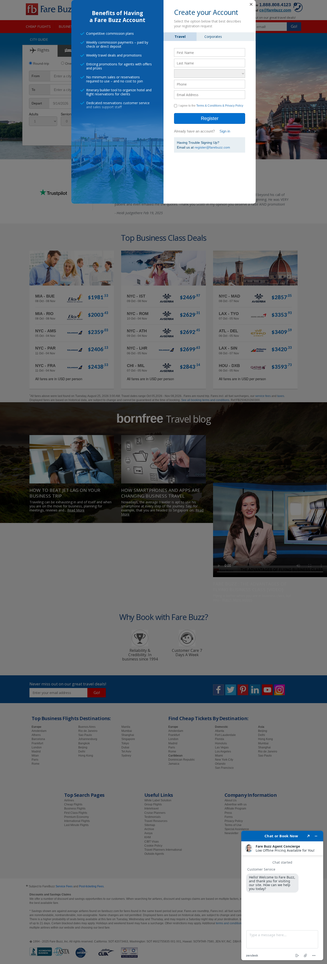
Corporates (213, 36)
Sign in (225, 131)
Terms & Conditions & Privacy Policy (219, 105)
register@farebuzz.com (212, 147)
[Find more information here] (282, 895)
